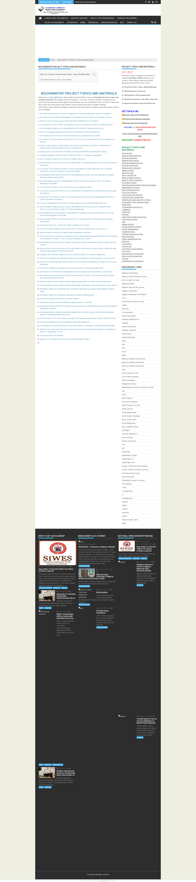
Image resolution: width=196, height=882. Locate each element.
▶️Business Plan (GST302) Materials (135, 115)
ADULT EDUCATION (129, 175)
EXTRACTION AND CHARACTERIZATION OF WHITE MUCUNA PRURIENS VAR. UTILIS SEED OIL (73, 229)
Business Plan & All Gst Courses (133, 287)
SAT (123, 448)
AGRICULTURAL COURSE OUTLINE (134, 276)
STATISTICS (126, 251)
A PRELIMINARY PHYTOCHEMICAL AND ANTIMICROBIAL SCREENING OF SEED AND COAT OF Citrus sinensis (78, 285)
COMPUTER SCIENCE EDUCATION (134, 217)
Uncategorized (127, 498)
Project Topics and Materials (102, 18)
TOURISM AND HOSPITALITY (132, 207)
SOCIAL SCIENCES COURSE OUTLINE (135, 470)
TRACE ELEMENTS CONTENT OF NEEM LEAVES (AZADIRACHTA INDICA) (65, 232)
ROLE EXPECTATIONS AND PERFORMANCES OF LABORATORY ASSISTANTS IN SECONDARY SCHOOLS (76, 117)
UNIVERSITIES (93, 22)
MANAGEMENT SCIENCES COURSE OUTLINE (138, 387)
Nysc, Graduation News (130, 427)
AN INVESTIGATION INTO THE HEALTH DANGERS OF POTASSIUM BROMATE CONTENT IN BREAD (75, 114)
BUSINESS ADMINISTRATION (132, 163)
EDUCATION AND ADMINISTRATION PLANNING (139, 185)
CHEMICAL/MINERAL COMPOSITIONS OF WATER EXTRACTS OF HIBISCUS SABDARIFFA (71, 155)
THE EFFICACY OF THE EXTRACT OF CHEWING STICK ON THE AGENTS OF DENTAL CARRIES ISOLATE (76, 125)
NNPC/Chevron (127, 398)
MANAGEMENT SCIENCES (131, 188)
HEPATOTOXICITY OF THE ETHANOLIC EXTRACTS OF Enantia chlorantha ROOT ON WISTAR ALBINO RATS (78, 318)
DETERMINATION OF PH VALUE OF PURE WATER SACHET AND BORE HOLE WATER (70, 136)
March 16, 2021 (102, 608)
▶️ (123, 119)
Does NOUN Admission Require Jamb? (88, 2)
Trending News (127, 491)
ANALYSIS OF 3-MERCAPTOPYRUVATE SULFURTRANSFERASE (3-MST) (65, 339)
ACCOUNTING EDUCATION (131, 156)
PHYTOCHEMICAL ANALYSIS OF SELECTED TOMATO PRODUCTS (63, 159)
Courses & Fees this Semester (56, 18)
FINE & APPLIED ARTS (130, 219)
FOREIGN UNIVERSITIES (109, 22)
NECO (124, 394)
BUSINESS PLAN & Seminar (127, 18)
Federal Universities (129, 316)
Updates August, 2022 (130, 520)
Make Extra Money (128, 380)
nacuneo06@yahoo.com (61, 566)
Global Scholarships (128, 337)
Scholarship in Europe (129, 455)
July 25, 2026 (61, 591)
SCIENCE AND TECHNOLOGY (132, 195)
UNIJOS (124, 505)
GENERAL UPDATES (129, 330)
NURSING (125, 214)
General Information (129, 327)
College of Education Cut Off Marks (134, 294)
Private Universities (129, 441)
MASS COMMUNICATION (130, 190)
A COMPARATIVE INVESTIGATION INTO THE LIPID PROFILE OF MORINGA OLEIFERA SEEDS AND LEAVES (77, 326)
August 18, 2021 (102, 590)
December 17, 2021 (103, 569)
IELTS (122, 22)
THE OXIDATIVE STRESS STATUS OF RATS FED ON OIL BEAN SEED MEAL (66, 187)
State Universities (128, 477)
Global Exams (126, 334)
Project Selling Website (54, 22)
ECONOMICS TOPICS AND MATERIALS (135, 202)
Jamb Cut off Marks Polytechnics (133, 362)
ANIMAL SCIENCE (128, 170)
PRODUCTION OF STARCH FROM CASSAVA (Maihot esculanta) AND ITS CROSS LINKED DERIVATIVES (75, 281)
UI (123, 495)
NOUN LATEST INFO (129, 419)
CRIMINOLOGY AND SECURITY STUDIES (136, 200)
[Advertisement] (98, 42)
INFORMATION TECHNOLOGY (133, 261)
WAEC (124, 523)
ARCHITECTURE (127, 173)
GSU (123, 348)
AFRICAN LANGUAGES (129, 158)
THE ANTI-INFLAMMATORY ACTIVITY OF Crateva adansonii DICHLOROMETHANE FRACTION (73, 203)
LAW (123, 222)
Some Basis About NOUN (131, 473)
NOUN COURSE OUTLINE (131, 405)
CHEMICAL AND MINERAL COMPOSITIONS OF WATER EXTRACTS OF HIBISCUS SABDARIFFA (72, 255)
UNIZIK (124, 516)
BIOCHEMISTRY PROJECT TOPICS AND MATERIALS (56, 80)
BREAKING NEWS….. (129, 284)
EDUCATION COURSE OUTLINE (133, 302)
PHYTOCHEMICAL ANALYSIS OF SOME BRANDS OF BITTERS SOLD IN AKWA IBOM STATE (72, 128)
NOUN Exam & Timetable (131, 416)
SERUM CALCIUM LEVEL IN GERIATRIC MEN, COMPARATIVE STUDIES (64, 225)
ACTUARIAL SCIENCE (129, 183)
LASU (124, 369)
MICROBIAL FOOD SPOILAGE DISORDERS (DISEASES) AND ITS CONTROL (66, 302)
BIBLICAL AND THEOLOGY (131, 168)
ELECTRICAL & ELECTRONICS (132, 249)
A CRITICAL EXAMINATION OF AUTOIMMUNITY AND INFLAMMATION (64, 322)
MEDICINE (125, 241)
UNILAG (125, 509)
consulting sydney (103, 880)
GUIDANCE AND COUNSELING (132, 197)
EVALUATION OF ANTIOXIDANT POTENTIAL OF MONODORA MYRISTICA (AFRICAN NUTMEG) (73, 152)
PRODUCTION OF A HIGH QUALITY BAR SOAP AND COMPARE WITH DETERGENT (69, 121)
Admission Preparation (130, 273)
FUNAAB (125, 323)
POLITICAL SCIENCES (129, 192)
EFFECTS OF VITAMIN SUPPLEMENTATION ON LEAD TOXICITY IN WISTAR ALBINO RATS (71, 268)
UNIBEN (125, 502)
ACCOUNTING (127, 153)
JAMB (124, 355)
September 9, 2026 (143, 562)
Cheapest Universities (129, 291)
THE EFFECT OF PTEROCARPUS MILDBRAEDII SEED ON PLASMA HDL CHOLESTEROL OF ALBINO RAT (76, 272)
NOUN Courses (127, 409)
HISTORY (125, 259)
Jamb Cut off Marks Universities (133, 366)
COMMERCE (126, 210)
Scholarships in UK (128, 462)
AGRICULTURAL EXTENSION (132, 180)
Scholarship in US (128, 459)
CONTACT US (131, 22)
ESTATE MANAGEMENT (130, 229)
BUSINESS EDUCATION (130, 165)
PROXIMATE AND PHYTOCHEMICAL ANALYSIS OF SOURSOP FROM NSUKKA (67, 295)
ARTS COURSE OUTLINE (130, 280)
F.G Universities (127, 312)
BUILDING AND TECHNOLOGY (133, 254)
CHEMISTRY (126, 212)
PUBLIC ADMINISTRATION (131, 239)
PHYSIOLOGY (127, 246)
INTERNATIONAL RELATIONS (132, 234)
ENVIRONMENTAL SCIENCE (132, 227)
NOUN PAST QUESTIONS (79, 18)
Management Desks (129, 384)
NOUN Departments (129, 412)
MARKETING (126, 205)
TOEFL (124, 487)
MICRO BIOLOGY (128, 237)
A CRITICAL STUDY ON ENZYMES (51, 335)
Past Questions (127, 437)
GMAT (124, 341)
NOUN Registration (129, 423)
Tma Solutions (127, 484)
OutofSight (125, 430)
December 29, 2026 (46, 566)
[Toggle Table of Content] (93, 74)
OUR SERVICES (72, 22)
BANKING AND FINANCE (130, 161)
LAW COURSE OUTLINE (130, 373)
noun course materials (129, 402)
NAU (123, 391)
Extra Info (125, 309)
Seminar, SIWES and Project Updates (135, 466)
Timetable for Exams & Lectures (133, 480)
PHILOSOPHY (127, 244)
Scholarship (126, 452)
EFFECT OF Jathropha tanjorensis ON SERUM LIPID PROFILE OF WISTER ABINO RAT (70, 132)
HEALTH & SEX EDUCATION (132, 256)
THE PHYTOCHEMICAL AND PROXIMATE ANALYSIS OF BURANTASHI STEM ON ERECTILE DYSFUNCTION (77, 258)
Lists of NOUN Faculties (130, 377)
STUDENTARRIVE (53, 97)
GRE (123, 344)
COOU (124, 298)
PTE (123, 445)
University (125, 512)
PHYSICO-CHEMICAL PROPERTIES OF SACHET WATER (59, 299)
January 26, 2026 (85, 544)
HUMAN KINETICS (128, 232)
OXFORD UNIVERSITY (130, 434)
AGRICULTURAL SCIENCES (131, 178)
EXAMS (82, 22)
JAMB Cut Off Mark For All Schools (133, 359)
